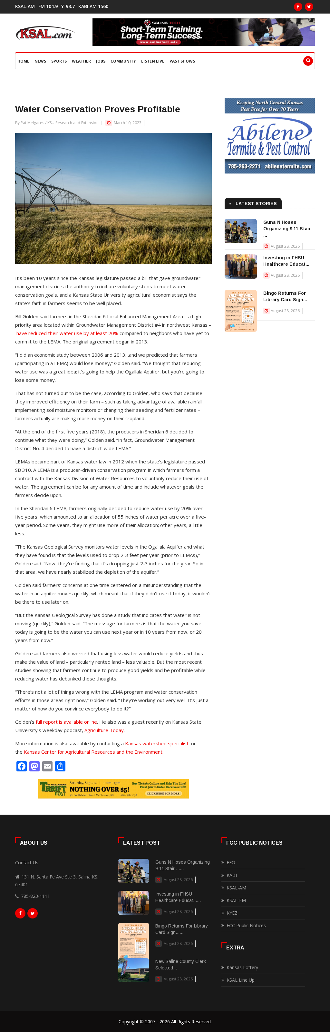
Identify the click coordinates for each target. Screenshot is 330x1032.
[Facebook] (298, 7)
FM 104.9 (48, 6)
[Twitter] (309, 7)
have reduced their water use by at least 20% (67, 333)
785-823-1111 (35, 896)
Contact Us (26, 862)
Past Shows (182, 61)
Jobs (100, 61)
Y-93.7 (68, 6)
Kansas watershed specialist (157, 743)
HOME (23, 61)
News (40, 61)
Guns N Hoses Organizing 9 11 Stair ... (287, 229)
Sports (59, 61)
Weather (81, 61)
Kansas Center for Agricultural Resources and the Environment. (93, 752)
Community (123, 61)
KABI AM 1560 (93, 6)
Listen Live (152, 61)
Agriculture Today (104, 730)
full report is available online (66, 722)
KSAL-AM (25, 6)
